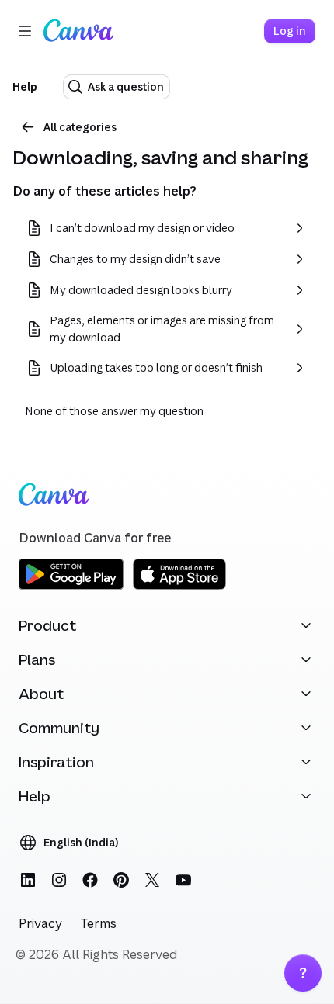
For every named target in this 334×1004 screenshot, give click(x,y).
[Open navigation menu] (24, 31)
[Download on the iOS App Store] (179, 587)
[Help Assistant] (303, 973)
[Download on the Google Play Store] (71, 587)
